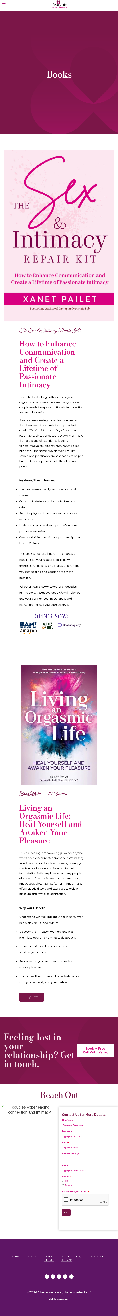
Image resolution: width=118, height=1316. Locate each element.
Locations (95, 1256)
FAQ (78, 1256)
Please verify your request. (75, 1191)
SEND (66, 1212)
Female (68, 1185)
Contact (33, 1256)
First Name (67, 1120)
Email (65, 1142)
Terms (48, 1259)
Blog (65, 1256)
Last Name (67, 1131)
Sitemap (66, 1259)
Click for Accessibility (59, 1299)
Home (16, 1256)
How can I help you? (71, 1153)
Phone (65, 1165)
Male (67, 1180)
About (50, 1256)
